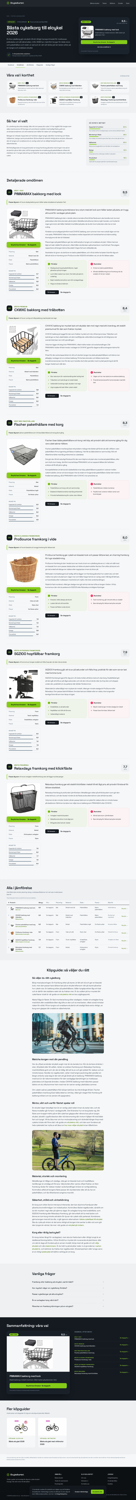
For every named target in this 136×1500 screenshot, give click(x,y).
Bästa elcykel (94, 3)
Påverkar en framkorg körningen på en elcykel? (68, 1306)
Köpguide (40, 65)
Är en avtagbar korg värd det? (68, 1300)
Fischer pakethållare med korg (38, 424)
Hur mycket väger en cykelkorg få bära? (68, 1288)
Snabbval (11, 65)
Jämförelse (30, 65)
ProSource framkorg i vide (35, 539)
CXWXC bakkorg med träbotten (39, 310)
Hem (8, 16)
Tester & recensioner (18, 16)
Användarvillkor (112, 1481)
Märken (112, 3)
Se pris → (125, 908)
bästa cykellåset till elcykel (91, 1219)
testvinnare (51, 1246)
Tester (104, 3)
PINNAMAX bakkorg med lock (37, 194)
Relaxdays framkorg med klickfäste (43, 768)
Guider (120, 3)
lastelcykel (45, 1252)
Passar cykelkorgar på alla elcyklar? (68, 1294)
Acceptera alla (97, 1492)
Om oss (83, 1478)
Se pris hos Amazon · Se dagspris (104, 42)
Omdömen (20, 65)
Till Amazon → (52, 292)
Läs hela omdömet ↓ (104, 47)
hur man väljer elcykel (74, 1125)
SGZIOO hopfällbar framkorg (37, 654)
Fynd (127, 3)
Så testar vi (84, 1481)
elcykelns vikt (66, 994)
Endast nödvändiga (81, 1492)
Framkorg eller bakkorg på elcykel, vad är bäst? (68, 1282)
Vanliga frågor (50, 65)
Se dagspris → (124, 1338)
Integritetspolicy (113, 1478)
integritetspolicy (61, 1494)
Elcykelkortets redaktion (22, 54)
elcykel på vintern (76, 1225)
